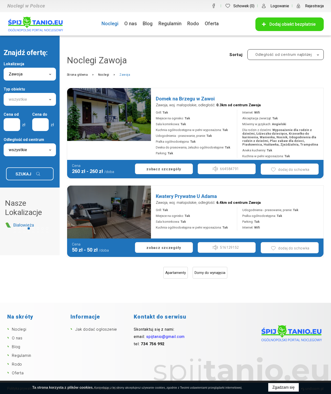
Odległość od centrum (24, 139)
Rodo (193, 23)
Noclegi (110, 23)
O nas (130, 23)
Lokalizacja (14, 64)
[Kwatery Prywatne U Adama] (109, 212)
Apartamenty (175, 273)
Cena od (11, 114)
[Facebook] (214, 6)
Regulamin (169, 23)
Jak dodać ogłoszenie (96, 329)
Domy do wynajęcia (210, 273)
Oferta (212, 23)
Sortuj (236, 54)
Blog (148, 23)
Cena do (39, 114)
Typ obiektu (14, 89)
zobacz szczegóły (163, 169)
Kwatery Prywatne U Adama (186, 196)
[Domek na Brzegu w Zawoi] (109, 114)
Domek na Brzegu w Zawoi (185, 99)
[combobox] (30, 74)
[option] (30, 225)
